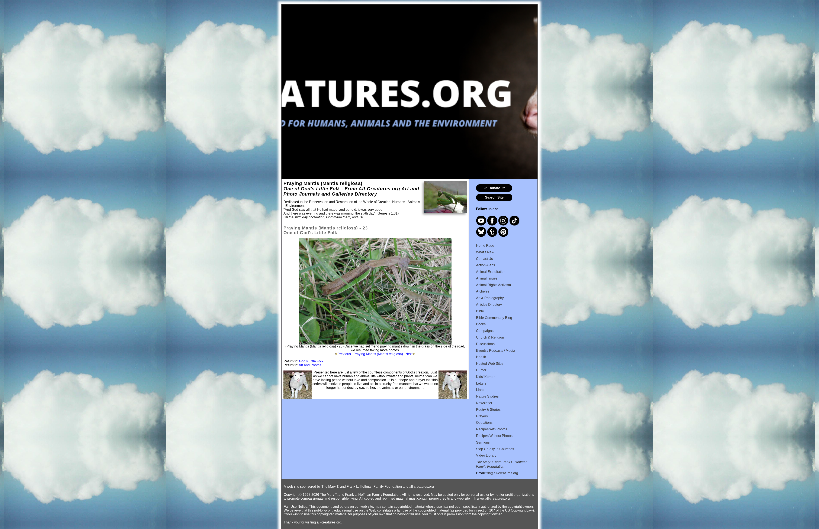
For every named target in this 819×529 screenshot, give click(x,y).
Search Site (494, 197)
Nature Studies (487, 396)
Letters (481, 383)
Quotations (484, 422)
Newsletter (484, 403)
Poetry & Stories (488, 409)
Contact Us (484, 259)
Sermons (483, 442)
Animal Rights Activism (493, 285)
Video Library (486, 455)
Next (408, 354)
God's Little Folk (311, 361)
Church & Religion (490, 337)
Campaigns (485, 331)
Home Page (485, 245)
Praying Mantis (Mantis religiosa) (378, 354)
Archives (482, 291)
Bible (480, 311)
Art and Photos (310, 365)
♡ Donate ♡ (494, 188)
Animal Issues (486, 278)
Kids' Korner (485, 377)
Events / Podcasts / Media (495, 350)
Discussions (485, 344)
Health (481, 357)
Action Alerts (485, 265)
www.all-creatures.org (493, 498)
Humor (481, 370)
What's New (485, 252)
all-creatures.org (421, 486)
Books (481, 324)
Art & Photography (490, 298)
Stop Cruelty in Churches (495, 449)
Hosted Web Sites (489, 363)
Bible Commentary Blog (494, 318)
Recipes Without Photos (494, 436)
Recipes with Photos (491, 429)
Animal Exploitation (490, 272)
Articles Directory (489, 304)
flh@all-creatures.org (502, 473)
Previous (344, 354)
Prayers (482, 416)
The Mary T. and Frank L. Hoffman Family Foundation (361, 486)
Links (480, 390)
